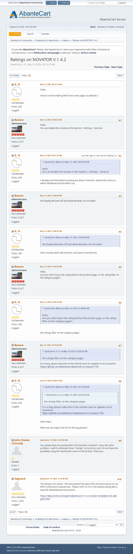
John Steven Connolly (21, 441)
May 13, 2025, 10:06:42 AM (51, 231)
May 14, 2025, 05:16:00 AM (51, 345)
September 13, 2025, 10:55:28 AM (54, 440)
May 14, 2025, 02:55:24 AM (51, 302)
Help (99, 547)
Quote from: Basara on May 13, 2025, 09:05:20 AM (67, 162)
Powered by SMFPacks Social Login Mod (43, 551)
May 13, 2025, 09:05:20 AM (51, 119)
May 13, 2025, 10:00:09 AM (51, 195)
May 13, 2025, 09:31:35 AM (51, 155)
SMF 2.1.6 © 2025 (14, 547)
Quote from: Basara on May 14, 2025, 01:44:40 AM (67, 308)
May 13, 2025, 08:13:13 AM (51, 84)
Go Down (14, 75)
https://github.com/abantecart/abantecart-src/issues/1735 (69, 366)
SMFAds (10, 551)
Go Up (12, 512)
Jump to (80, 524)
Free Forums (20, 551)
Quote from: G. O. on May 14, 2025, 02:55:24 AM (66, 351)
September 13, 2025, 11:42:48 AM (54, 478)
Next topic (117, 67)
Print (120, 75)
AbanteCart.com (60, 530)
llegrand (19, 478)
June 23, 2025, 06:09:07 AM (51, 380)
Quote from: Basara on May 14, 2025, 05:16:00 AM (67, 387)
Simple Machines (28, 547)
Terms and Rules (110, 547)
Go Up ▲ (122, 547)
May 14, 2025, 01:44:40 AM (51, 266)
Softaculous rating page (46, 52)
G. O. (17, 84)
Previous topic (102, 67)
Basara (19, 120)
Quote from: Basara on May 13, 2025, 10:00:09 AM (67, 237)
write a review (88, 52)
